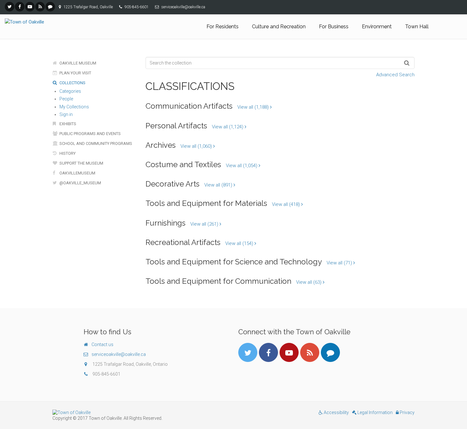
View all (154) (239, 243)
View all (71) (340, 263)
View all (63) (309, 282)
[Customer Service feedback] (50, 6)
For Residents (222, 27)
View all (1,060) (196, 146)
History (67, 153)
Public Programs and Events (89, 133)
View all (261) (205, 224)
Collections (71, 82)
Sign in (66, 114)
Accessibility (336, 412)
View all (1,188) (253, 107)
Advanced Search (395, 75)
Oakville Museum (77, 63)
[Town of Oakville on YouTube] (30, 6)
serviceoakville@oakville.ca (118, 354)
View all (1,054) (242, 165)
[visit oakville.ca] (140, 412)
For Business (334, 27)
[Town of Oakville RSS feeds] (40, 6)
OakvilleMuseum (76, 173)
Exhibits (67, 123)
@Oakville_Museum (79, 182)
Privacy (407, 412)
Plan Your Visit (74, 73)
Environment (377, 27)
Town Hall (417, 27)
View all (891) (219, 185)
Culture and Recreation (279, 27)
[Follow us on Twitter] (9, 6)
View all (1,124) (228, 127)
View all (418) (286, 204)
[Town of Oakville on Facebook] (19, 6)
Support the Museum (80, 163)
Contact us (102, 344)
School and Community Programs (95, 143)
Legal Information (374, 412)
